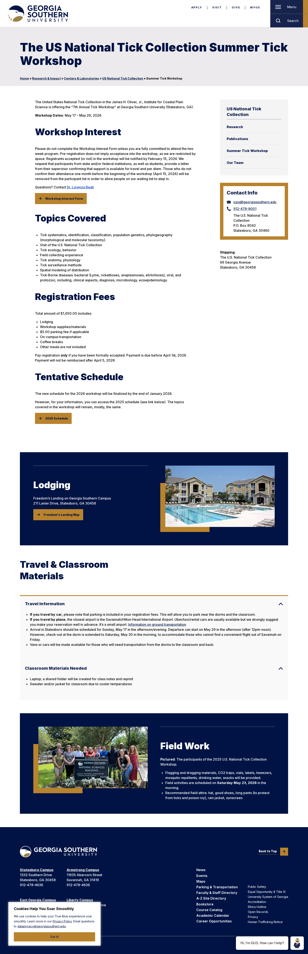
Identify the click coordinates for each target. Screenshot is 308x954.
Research (235, 127)
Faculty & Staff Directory (216, 893)
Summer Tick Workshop (247, 151)
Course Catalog (209, 910)
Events (201, 876)
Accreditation (257, 902)
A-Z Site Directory (211, 898)
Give (236, 7)
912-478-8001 (244, 209)
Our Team (235, 163)
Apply (196, 7)
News (201, 870)
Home (24, 78)
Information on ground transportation (157, 624)
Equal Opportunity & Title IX (267, 891)
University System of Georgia (268, 897)
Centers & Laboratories (81, 78)
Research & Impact (46, 78)
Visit (217, 7)
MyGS (255, 7)
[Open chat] (297, 943)
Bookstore (205, 904)
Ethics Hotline (257, 907)
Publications (237, 139)
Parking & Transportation (217, 887)
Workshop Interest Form (64, 198)
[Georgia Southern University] (37, 13)
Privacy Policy (62, 921)
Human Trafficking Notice (265, 922)
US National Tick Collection (122, 78)
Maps (200, 881)
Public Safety (257, 886)
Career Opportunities (214, 921)
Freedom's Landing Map (61, 514)
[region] (54, 924)
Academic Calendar (212, 915)
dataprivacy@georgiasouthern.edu (41, 926)
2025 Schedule (56, 418)
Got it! (54, 937)
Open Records (258, 912)
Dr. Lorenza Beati (80, 187)
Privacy (253, 917)
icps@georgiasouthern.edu (254, 202)
